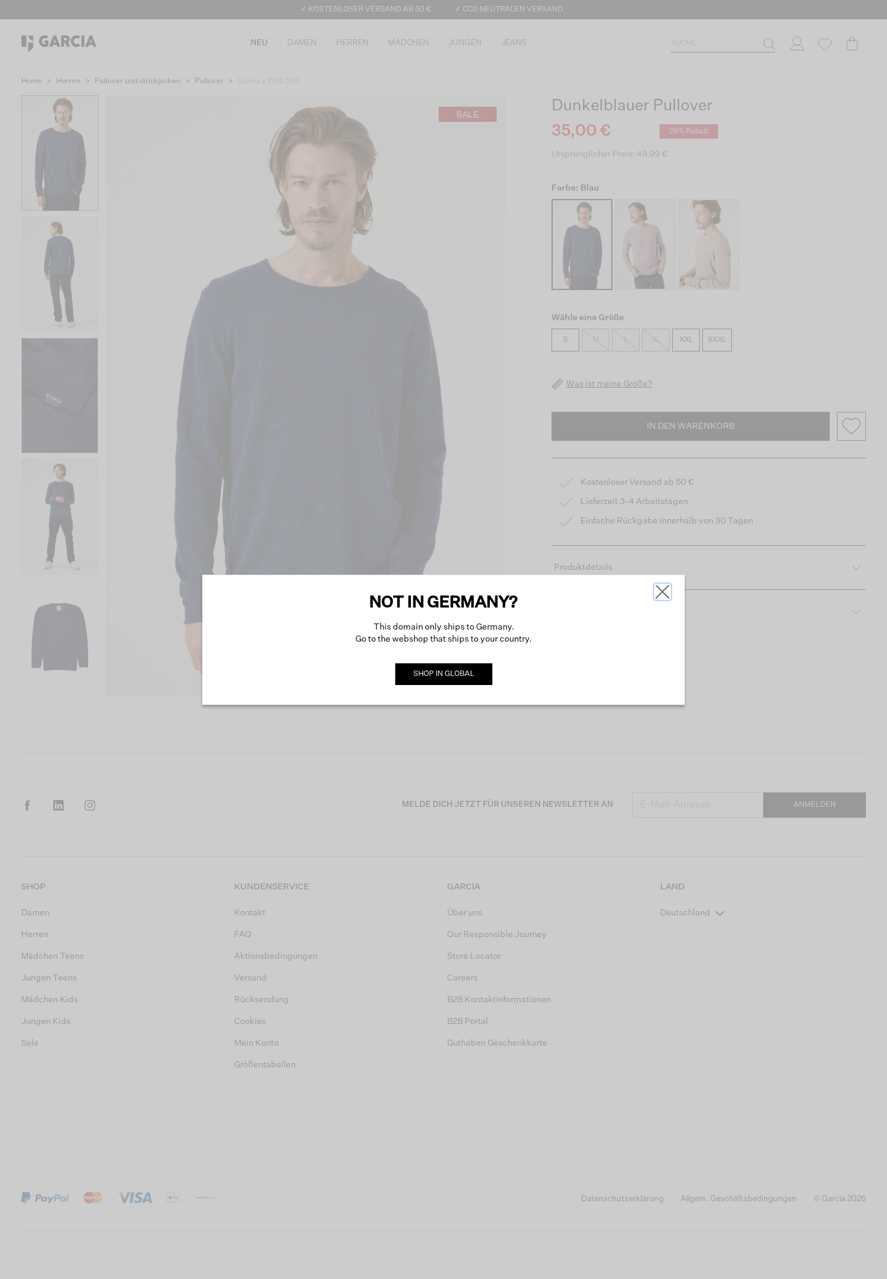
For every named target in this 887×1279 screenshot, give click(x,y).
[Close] (662, 592)
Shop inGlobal (443, 674)
